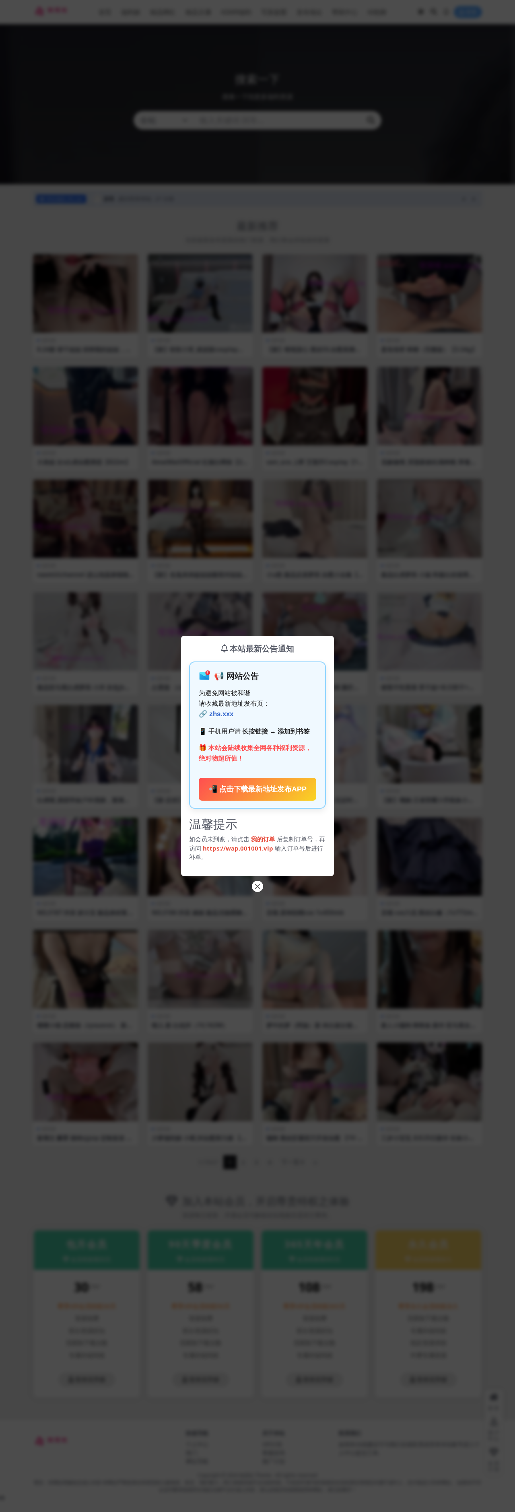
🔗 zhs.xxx (216, 714)
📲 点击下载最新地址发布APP (257, 789)
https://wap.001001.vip (239, 848)
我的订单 (263, 839)
